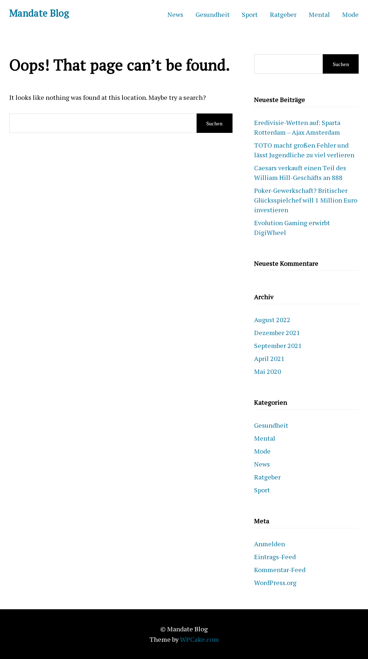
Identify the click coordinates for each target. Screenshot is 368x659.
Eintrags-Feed (275, 556)
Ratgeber (283, 14)
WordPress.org (275, 582)
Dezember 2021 (277, 332)
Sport (250, 14)
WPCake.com (199, 639)
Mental (319, 14)
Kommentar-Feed (279, 569)
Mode (350, 14)
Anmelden (269, 543)
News (175, 14)
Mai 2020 (267, 371)
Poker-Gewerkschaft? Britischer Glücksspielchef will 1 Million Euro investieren (305, 200)
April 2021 (269, 358)
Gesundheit (213, 14)
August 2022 (272, 319)
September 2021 (278, 345)
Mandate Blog (39, 12)
